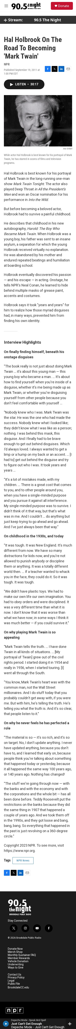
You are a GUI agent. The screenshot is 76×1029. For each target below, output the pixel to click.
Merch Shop (15, 952)
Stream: (15, 20)
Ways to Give (15, 967)
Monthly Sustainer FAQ (22, 955)
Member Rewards (19, 958)
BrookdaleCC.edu (18, 987)
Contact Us (14, 974)
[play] (6, 1024)
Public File (14, 983)
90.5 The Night (47, 20)
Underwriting (16, 964)
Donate (63, 6)
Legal (11, 980)
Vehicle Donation (18, 961)
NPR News (23, 860)
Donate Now (15, 948)
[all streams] (71, 1024)
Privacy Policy (16, 977)
